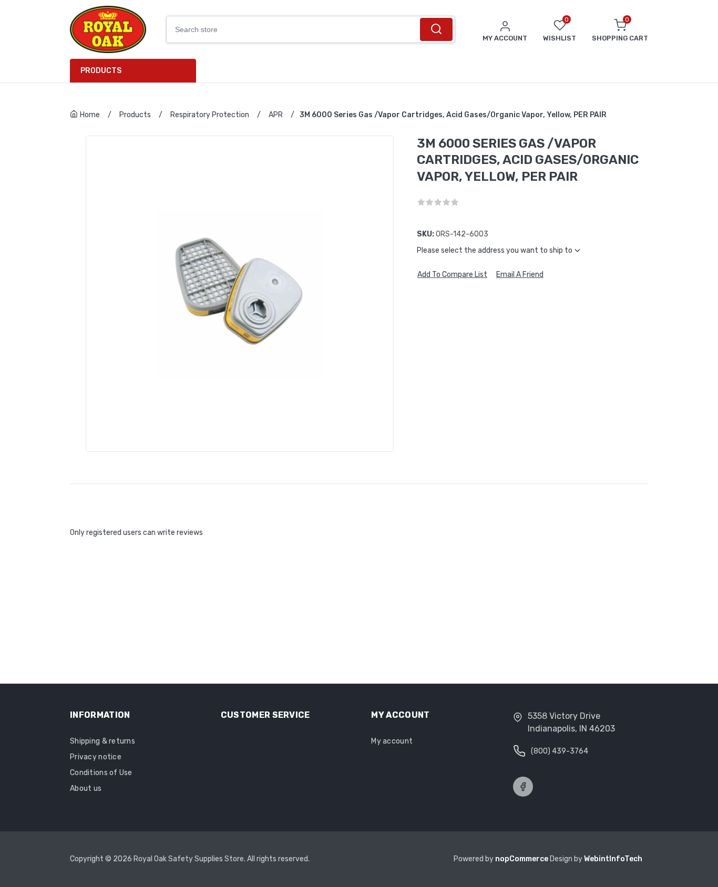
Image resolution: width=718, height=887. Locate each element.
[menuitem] (137, 70)
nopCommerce (522, 858)
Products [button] (100, 70)
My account (392, 741)
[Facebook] (523, 787)
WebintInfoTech (613, 858)
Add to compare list (452, 275)
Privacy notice (95, 756)
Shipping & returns (102, 741)
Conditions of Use (101, 772)
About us (85, 788)
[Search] (436, 29)
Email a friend (519, 275)
